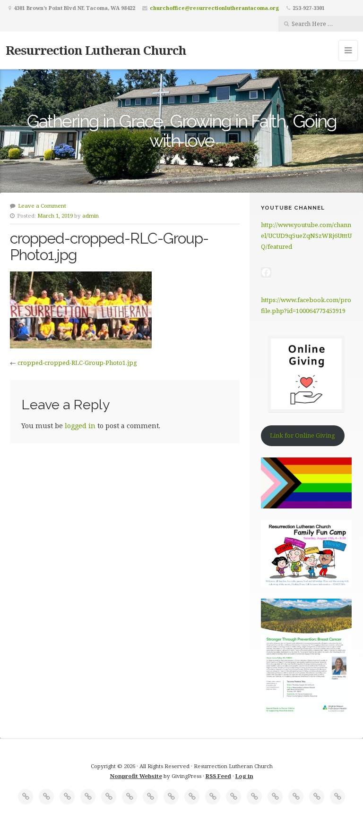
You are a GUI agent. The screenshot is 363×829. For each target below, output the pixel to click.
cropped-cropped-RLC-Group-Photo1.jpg (77, 362)
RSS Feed (218, 775)
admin (90, 215)
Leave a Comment (42, 205)
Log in (244, 775)
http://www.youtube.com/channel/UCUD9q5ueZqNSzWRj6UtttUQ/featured (306, 235)
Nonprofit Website (136, 775)
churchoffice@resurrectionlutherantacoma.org (214, 7)
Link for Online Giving (302, 435)
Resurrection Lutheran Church (96, 50)
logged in (80, 425)
